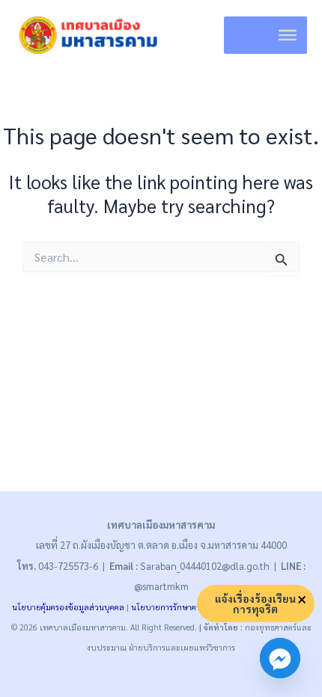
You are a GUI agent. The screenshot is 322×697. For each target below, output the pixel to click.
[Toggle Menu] (288, 35)
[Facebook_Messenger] (280, 658)
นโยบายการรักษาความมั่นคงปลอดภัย (195, 607)
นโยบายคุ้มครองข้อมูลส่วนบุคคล (68, 607)
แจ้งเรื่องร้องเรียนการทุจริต (255, 603)
